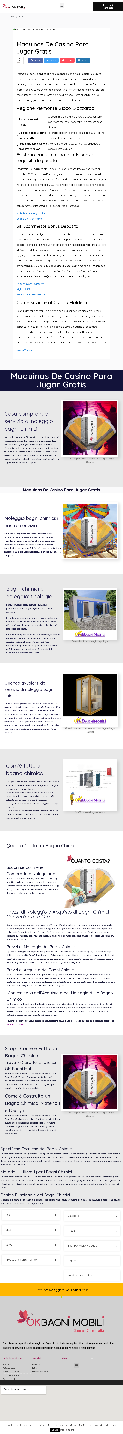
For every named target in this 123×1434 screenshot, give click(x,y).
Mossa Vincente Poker (28, 350)
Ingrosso (73, 1260)
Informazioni (67, 1429)
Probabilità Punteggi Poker (31, 213)
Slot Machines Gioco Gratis (31, 294)
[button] (62, 5)
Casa (12, 17)
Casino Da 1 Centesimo (29, 218)
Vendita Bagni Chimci (80, 1275)
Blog (21, 17)
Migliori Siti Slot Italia (27, 289)
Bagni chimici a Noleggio (83, 1245)
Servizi (9, 1244)
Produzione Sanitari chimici (21, 1259)
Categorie (74, 1215)
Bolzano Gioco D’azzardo (30, 283)
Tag (7, 1215)
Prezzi (71, 1230)
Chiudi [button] (55, 1430)
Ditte (8, 1229)
